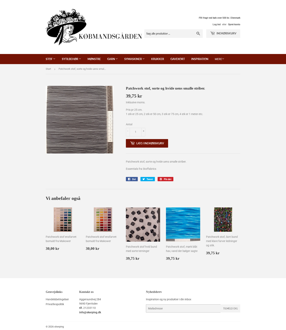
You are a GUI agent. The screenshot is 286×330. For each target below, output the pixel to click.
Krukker (157, 59)
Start (48, 68)
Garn (111, 59)
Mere (218, 59)
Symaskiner (133, 59)
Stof (49, 59)
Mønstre (94, 59)
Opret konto (234, 24)
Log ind (217, 24)
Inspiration (199, 59)
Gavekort (177, 59)
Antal (129, 124)
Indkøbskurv (226, 33)
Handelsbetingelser (57, 299)
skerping (59, 326)
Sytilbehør (70, 59)
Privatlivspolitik (55, 304)
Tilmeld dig (230, 308)
